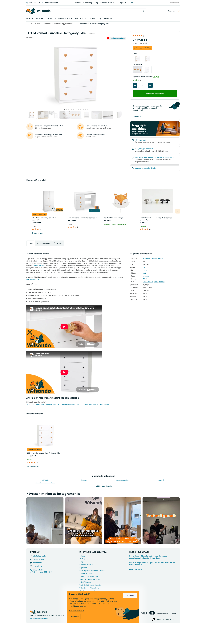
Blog (96, 3)
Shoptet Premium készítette (166, 619)
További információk (76, 611)
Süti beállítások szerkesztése (39, 619)
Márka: (29, 37)
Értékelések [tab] (58, 243)
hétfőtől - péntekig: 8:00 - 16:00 (41, 571)
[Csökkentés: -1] (135, 85)
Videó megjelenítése (117, 38)
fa (118, 277)
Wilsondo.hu (37, 563)
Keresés (143, 11)
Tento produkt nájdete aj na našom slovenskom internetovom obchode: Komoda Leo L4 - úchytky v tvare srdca (67, 404)
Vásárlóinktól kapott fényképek (90, 585)
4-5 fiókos (146, 279)
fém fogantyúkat (32, 279)
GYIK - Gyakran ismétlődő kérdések (92, 570)
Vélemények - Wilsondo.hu (89, 588)
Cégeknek (122, 3)
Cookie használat (135, 569)
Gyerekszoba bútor (122, 480)
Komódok (160, 480)
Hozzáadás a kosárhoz (155, 93)
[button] (64, 109)
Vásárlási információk (108, 3)
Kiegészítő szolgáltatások (88, 576)
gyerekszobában (39, 265)
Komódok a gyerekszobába (153, 258)
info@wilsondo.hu (39, 556)
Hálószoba (83, 480)
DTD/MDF (146, 267)
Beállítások (75, 616)
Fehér (145, 270)
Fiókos (156, 282)
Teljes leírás (137, 116)
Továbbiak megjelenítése (103, 486)
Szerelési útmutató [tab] (43, 243)
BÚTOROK (45, 480)
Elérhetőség (87, 3)
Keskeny (162, 282)
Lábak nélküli (148, 282)
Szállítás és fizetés (86, 573)
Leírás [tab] (30, 243)
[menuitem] (30, 18)
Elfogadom (130, 595)
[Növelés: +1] (150, 85)
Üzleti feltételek (85, 582)
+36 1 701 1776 (38, 559)
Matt (144, 273)
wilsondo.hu (37, 566)
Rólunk (78, 3)
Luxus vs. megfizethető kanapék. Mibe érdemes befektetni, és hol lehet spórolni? (152, 564)
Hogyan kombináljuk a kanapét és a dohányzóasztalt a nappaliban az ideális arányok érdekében (149, 557)
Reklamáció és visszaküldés (89, 579)
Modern (146, 276)
